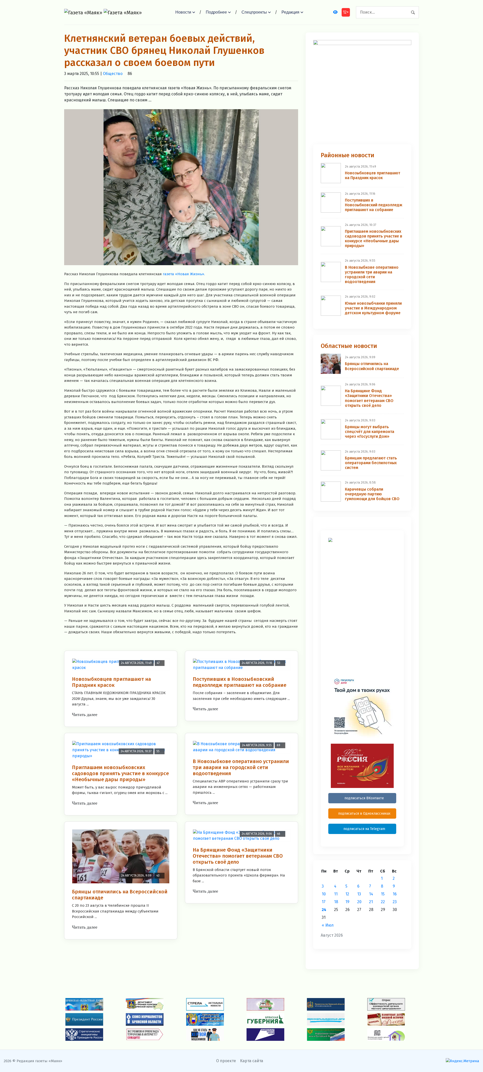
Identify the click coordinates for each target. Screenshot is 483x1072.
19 (347, 901)
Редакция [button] (290, 12)
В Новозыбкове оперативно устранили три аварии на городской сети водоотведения (241, 767)
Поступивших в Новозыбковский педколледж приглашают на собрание (239, 682)
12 (347, 894)
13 (359, 894)
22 (383, 901)
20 (359, 901)
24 (324, 909)
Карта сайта (251, 1060)
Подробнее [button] (216, 12)
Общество (113, 73)
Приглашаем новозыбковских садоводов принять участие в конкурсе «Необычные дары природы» (120, 773)
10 (324, 894)
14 (371, 894)
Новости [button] (183, 12)
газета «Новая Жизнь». (184, 274)
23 (395, 901)
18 (336, 901)
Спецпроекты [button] (254, 12)
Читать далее (84, 714)
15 (383, 894)
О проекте (226, 1060)
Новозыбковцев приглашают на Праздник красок (111, 682)
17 (324, 901)
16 (395, 894)
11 (336, 894)
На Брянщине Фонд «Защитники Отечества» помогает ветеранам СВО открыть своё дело (238, 856)
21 (371, 901)
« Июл (328, 925)
